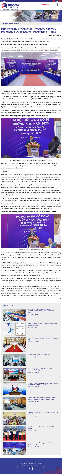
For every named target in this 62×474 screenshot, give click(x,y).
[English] (57, 1)
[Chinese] (60, 1)
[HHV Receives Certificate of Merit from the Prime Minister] (31, 440)
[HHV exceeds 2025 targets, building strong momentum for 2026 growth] (31, 380)
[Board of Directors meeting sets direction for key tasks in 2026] (31, 352)
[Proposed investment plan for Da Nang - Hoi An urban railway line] (31, 424)
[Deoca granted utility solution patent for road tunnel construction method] (31, 335)
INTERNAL (5, 1)
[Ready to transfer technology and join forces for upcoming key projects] (31, 454)
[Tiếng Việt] (54, 1)
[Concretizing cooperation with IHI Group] (31, 365)
